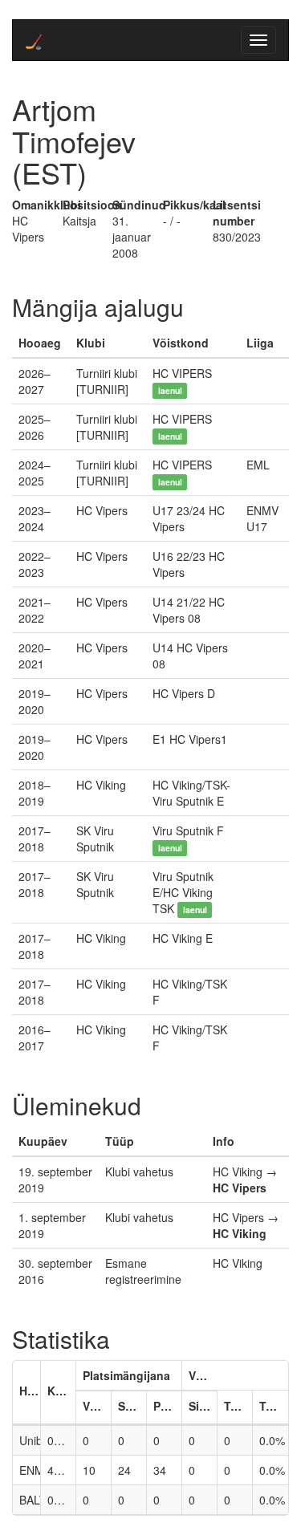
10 (89, 1470)
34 (159, 1470)
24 (124, 1470)
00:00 (61, 1440)
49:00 (61, 1470)
